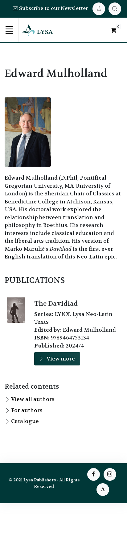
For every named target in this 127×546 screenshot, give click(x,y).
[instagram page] (110, 474)
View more (61, 358)
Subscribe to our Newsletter (53, 8)
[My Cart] (115, 8)
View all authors (33, 399)
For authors (27, 410)
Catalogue (25, 421)
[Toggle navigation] (9, 30)
